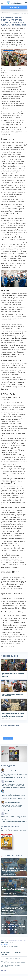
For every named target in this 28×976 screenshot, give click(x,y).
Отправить (8, 738)
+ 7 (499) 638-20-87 (7, 942)
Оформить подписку (14, 7)
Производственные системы (6, 13)
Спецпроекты (5, 952)
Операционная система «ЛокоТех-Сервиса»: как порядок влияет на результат (13, 675)
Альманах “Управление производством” (12, 829)
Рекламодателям (20, 950)
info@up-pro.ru (4, 944)
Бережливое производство (8, 874)
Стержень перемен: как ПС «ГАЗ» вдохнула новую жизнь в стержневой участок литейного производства (13, 716)
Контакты (4, 954)
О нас (3, 950)
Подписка (18, 952)
